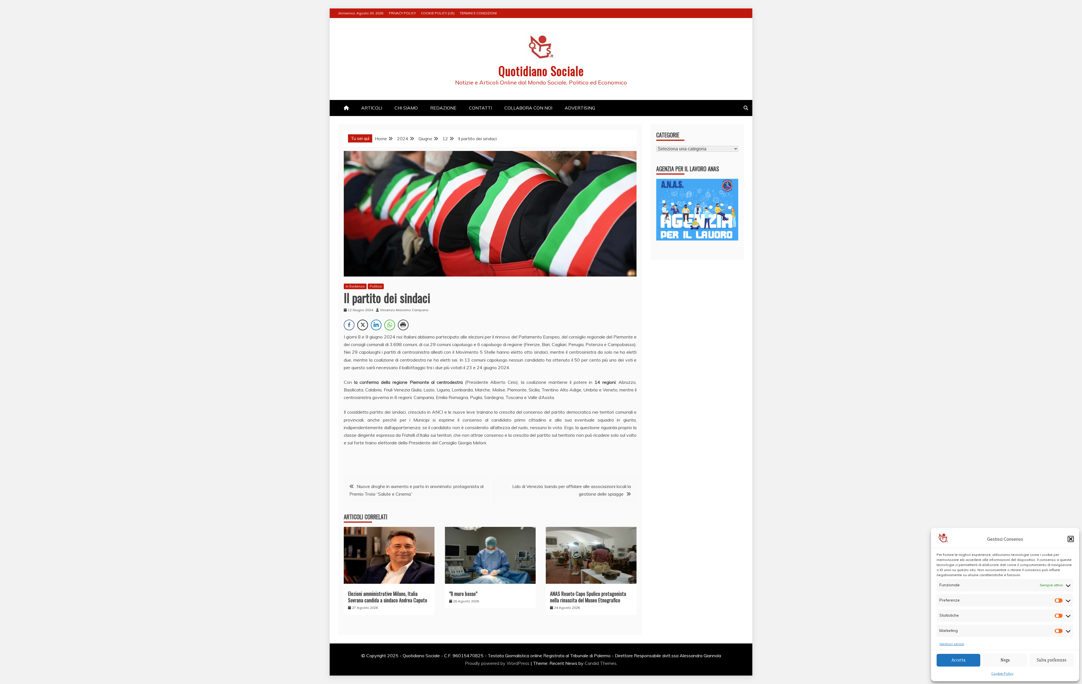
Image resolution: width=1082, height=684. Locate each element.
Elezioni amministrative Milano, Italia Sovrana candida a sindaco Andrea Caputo (387, 597)
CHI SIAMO (406, 108)
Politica (376, 286)
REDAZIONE (443, 108)
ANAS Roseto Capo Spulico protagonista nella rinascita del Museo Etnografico (588, 597)
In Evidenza (355, 286)
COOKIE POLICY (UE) (437, 13)
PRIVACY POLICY (402, 13)
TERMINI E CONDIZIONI (478, 13)
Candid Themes (601, 663)
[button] (1071, 539)
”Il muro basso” (463, 593)
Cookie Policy (1002, 673)
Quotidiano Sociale (541, 70)
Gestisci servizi (951, 644)
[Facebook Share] (349, 325)
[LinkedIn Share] (376, 325)
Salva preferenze (1052, 660)
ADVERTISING (580, 108)
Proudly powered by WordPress (498, 663)
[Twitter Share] (362, 325)
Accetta (959, 660)
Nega (1005, 660)
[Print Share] (403, 325)
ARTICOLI (371, 108)
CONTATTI (480, 108)
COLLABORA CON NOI (528, 108)
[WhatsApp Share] (389, 325)
